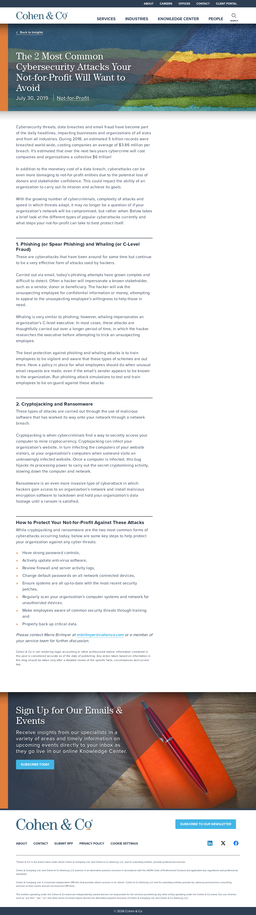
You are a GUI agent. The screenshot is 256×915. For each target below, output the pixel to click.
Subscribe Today (35, 764)
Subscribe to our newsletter (205, 824)
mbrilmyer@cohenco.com (100, 634)
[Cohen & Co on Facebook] (236, 843)
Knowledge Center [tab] (178, 19)
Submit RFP (63, 843)
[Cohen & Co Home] (42, 15)
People (216, 19)
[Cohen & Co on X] (223, 843)
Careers (166, 4)
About (148, 4)
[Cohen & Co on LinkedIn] (210, 843)
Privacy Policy (91, 843)
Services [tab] (106, 19)
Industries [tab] (136, 19)
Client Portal (226, 4)
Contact (203, 4)
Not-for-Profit (73, 98)
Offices (184, 4)
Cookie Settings (124, 843)
